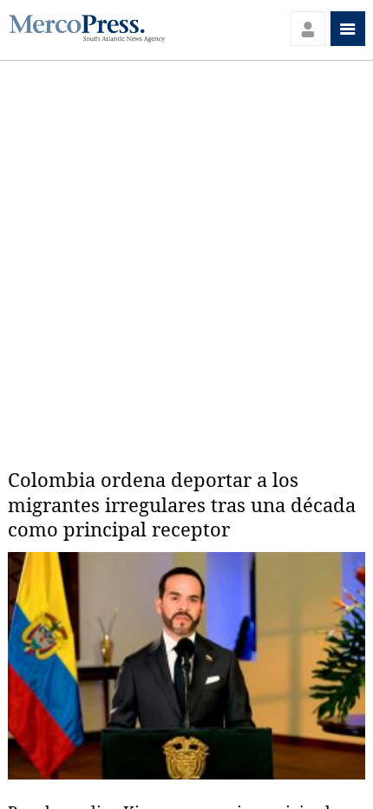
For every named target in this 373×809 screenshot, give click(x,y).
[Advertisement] (186, 256)
